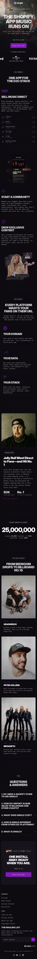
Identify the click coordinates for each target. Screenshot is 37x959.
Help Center (6, 901)
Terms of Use (6, 915)
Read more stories (9, 498)
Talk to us (18, 868)
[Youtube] (17, 955)
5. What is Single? (11, 831)
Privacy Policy (7, 917)
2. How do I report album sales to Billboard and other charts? (15, 805)
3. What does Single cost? (16, 815)
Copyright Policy (8, 923)
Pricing (4, 898)
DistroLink (5, 907)
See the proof (18, 40)
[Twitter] (20, 955)
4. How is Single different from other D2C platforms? (17, 823)
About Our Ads (7, 921)
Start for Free (18, 45)
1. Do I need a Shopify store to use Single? (16, 795)
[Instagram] (14, 955)
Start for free (18, 874)
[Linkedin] (23, 955)
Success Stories (7, 904)
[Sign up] (33, 939)
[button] (18, 117)
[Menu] (2, 3)
